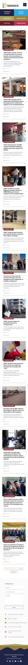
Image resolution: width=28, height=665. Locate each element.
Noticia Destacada (9, 141)
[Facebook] (7, 661)
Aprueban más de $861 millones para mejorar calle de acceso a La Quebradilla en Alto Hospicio (14, 410)
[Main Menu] (24, 4)
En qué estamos (8, 49)
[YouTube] (15, 661)
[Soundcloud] (18, 661)
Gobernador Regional (7, 12)
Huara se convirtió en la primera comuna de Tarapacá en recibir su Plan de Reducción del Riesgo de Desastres (14, 547)
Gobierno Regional (21, 12)
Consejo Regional (21, 18)
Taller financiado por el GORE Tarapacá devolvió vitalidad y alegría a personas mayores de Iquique (13, 147)
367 (21, 569)
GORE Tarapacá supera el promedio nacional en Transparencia (11, 323)
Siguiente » (14, 572)
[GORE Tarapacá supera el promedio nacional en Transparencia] (14, 308)
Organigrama (7, 18)
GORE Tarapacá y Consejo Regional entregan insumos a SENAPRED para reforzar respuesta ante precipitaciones (13, 191)
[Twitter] (10, 661)
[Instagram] (12, 661)
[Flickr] (21, 661)
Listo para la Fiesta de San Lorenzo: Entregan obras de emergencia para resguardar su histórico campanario (13, 278)
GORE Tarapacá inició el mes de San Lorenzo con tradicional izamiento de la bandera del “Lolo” (13, 365)
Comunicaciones (21, 23)
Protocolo (7, 23)
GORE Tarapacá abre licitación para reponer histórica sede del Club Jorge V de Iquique (13, 234)
